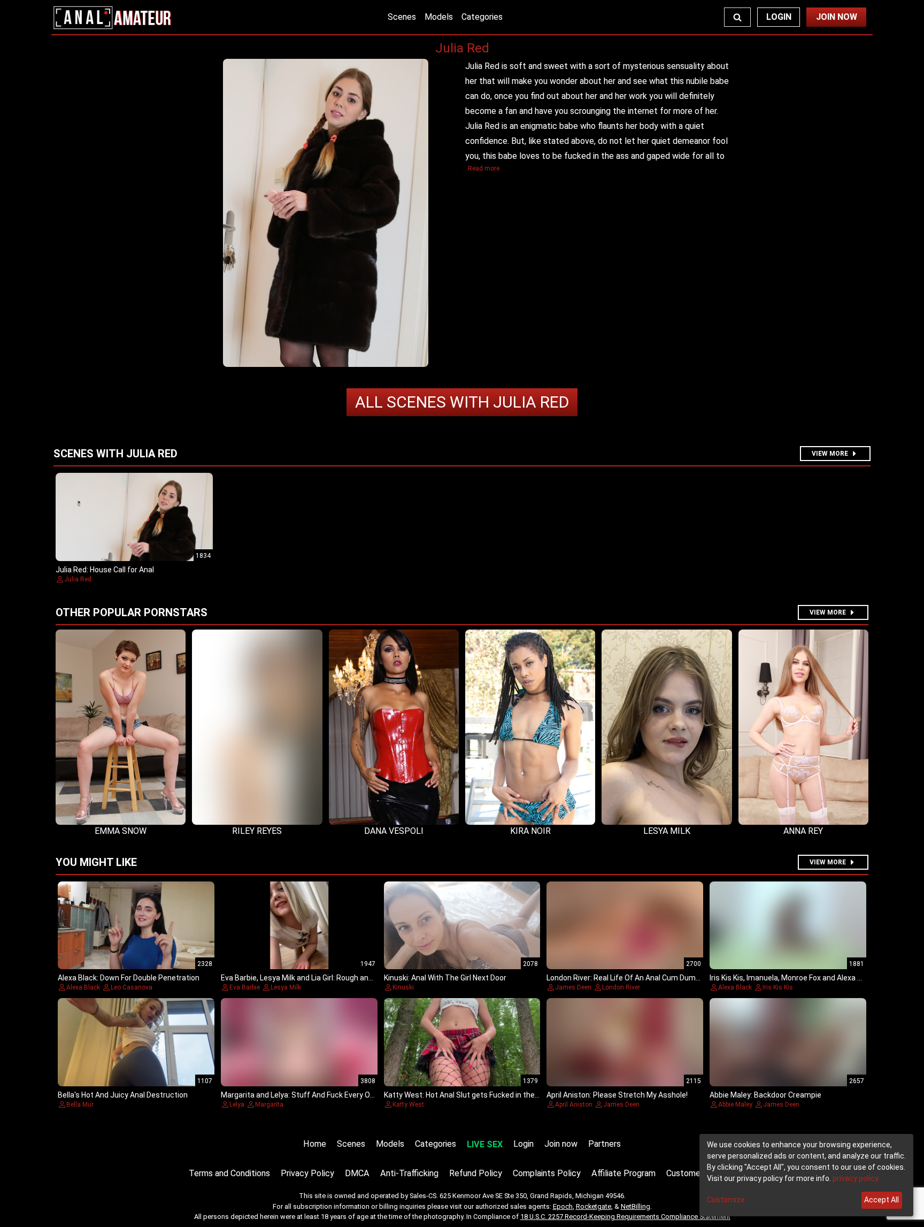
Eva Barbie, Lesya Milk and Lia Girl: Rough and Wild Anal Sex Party (330, 977)
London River (621, 987)
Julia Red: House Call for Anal (105, 569)
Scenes (402, 17)
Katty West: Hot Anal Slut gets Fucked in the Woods (472, 1095)
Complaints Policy (547, 1173)
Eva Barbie (244, 987)
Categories (482, 17)
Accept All (881, 1199)
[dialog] (806, 1175)
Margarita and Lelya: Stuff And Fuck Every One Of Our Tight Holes (332, 1095)
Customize (726, 1199)
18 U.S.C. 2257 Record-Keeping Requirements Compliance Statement (625, 1217)
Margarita (269, 1104)
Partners (604, 1144)
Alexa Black (83, 987)
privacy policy (856, 1178)
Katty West (408, 1104)
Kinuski (403, 987)
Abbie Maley (735, 1104)
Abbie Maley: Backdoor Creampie (765, 1095)
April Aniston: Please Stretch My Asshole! (617, 1095)
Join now (561, 1144)
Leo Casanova (131, 987)
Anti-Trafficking (409, 1173)
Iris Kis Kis (778, 987)
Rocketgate (593, 1206)
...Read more (481, 168)
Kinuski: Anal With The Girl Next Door (445, 977)
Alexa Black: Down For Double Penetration (128, 977)
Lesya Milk (286, 987)
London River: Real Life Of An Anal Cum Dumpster (630, 977)
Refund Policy (475, 1173)
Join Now (836, 17)
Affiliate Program (623, 1173)
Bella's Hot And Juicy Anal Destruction (123, 1095)
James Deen (573, 987)
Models (439, 17)
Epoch (563, 1206)
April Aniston (573, 1104)
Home (314, 1144)
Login (778, 17)
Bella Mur (80, 1104)
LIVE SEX (485, 1144)
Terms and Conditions (229, 1173)
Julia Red (462, 402)
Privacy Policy (307, 1173)
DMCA (357, 1173)
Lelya (236, 1104)
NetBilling (635, 1206)
